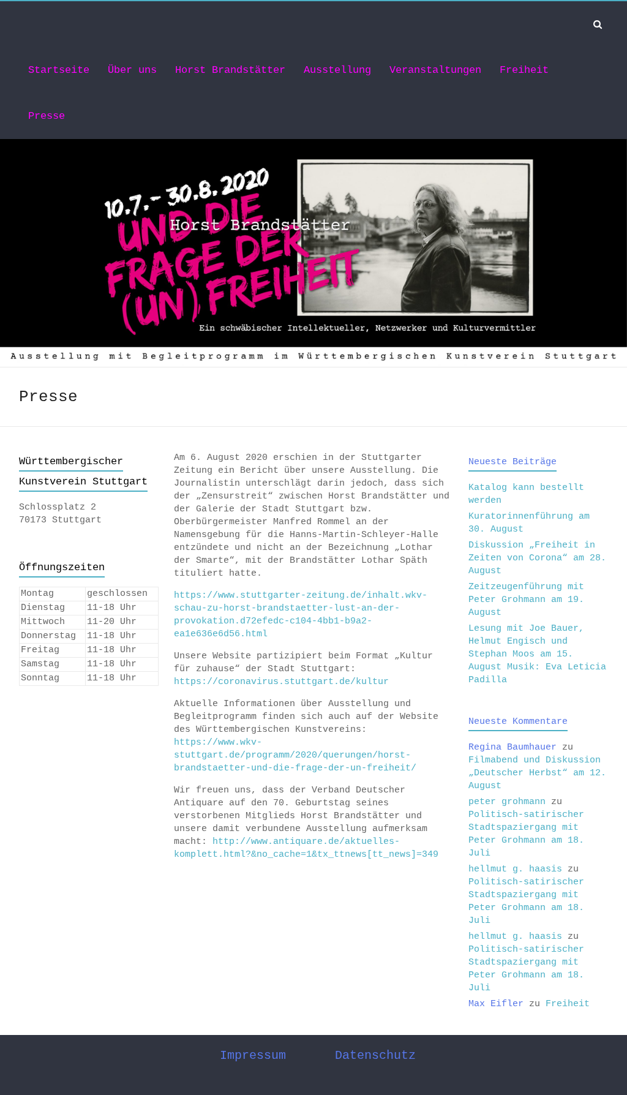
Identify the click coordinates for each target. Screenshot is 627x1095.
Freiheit (524, 70)
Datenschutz (375, 1055)
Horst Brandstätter (230, 70)
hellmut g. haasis (515, 869)
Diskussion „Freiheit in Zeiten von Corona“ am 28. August (537, 558)
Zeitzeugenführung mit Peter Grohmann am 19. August (526, 600)
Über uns (132, 70)
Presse (46, 116)
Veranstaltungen (435, 70)
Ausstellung (337, 70)
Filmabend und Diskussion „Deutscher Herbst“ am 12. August (537, 773)
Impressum (253, 1055)
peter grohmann (507, 802)
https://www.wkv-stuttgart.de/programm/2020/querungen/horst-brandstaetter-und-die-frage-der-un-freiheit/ (295, 755)
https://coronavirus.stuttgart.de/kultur (281, 682)
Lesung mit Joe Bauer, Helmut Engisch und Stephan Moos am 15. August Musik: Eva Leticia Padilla (537, 654)
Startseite (58, 70)
